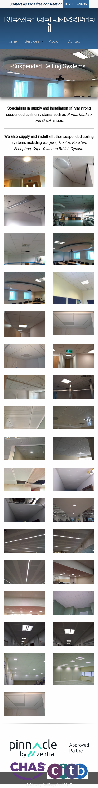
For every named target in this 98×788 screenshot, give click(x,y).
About (54, 41)
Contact (74, 41)
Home (11, 41)
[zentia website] (49, 748)
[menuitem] (11, 41)
